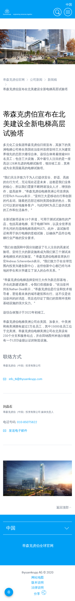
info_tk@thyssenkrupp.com (25, 379)
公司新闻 (36, 79)
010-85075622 (27, 422)
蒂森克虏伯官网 (14, 79)
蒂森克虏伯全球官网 (37, 546)
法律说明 (37, 587)
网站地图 (37, 577)
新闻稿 (52, 79)
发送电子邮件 (17, 430)
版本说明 (37, 582)
